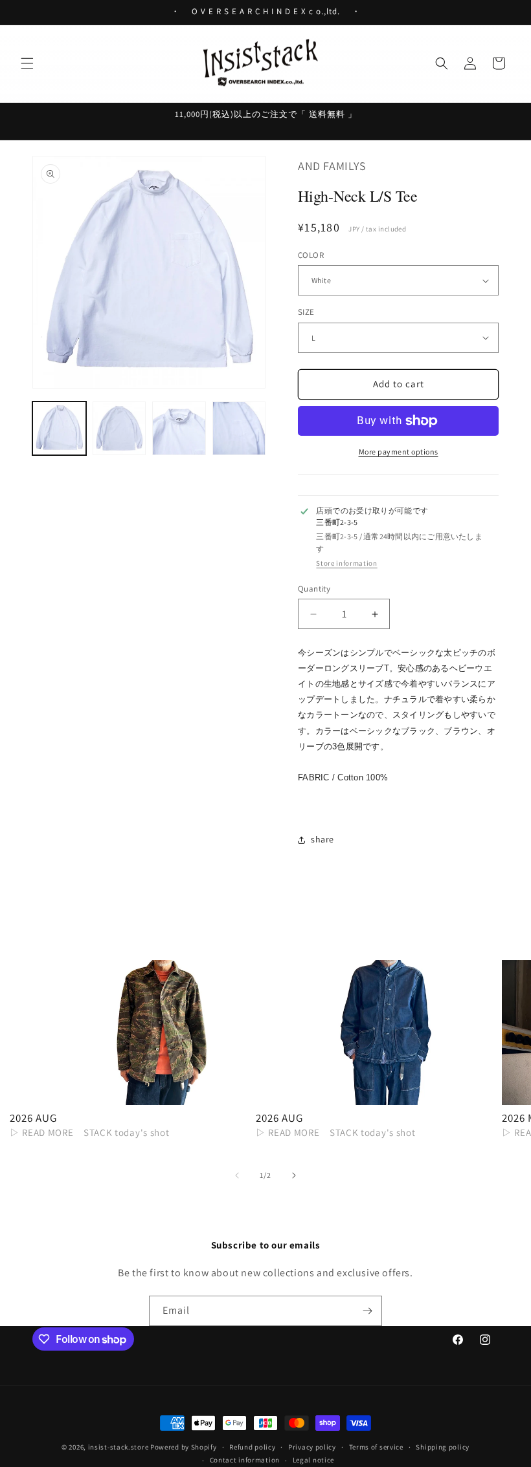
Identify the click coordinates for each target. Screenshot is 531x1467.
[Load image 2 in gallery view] (119, 428)
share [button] (322, 839)
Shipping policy (442, 1446)
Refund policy (252, 1446)
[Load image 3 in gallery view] (179, 428)
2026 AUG (33, 1118)
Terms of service (376, 1446)
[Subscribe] (367, 1311)
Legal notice (313, 1459)
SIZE (306, 311)
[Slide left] (237, 1175)
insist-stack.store (118, 1446)
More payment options (398, 451)
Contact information (245, 1459)
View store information (346, 563)
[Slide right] (294, 1175)
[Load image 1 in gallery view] (59, 428)
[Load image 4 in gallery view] (239, 428)
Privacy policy (312, 1446)
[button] (27, 63)
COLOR (311, 255)
